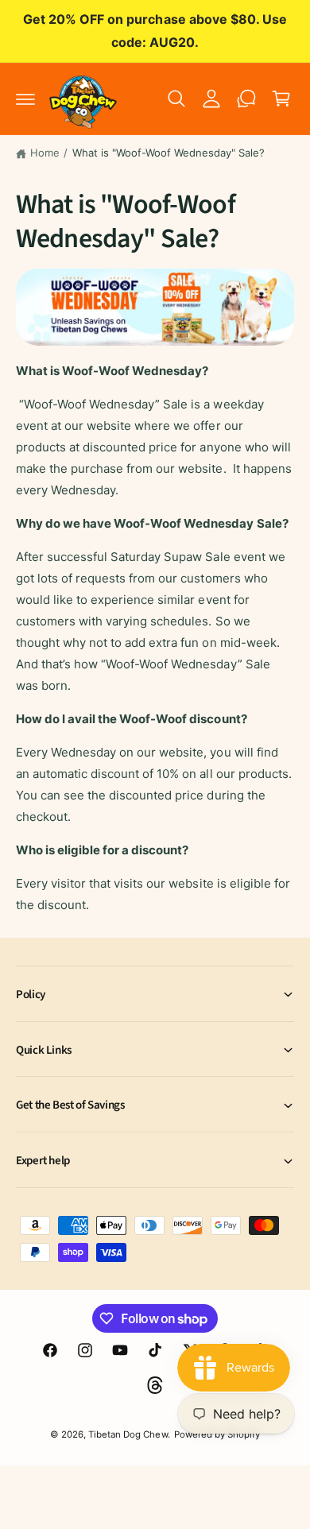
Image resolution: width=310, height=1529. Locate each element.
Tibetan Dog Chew (127, 1434)
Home (45, 152)
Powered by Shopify (217, 1434)
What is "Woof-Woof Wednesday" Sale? (168, 152)
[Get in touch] (246, 98)
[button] (25, 98)
